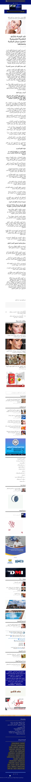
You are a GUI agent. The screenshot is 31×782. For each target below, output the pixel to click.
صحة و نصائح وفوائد (21, 760)
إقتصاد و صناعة (13, 745)
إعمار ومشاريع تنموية (21, 745)
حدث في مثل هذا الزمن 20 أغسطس (13, 664)
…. (20, 513)
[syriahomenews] (15, 8)
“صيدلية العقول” (17, 593)
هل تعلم (15, 768)
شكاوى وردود (22, 462)
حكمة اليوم (22, 756)
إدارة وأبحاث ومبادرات (20, 460)
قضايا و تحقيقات (21, 469)
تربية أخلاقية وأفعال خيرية (20, 477)
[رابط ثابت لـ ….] (23, 517)
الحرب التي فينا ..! (17, 582)
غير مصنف (17, 762)
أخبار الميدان (22, 743)
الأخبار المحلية (16, 747)
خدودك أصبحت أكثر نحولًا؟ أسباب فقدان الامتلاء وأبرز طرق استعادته (16, 336)
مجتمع (23, 471)
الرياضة (23, 475)
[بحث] (6, 1)
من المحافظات (14, 766)
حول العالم (17, 756)
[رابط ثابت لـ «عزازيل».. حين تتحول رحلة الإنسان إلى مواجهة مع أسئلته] (23, 657)
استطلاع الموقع (22, 466)
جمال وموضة (17, 17)
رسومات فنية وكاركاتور (11, 756)
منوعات (9, 766)
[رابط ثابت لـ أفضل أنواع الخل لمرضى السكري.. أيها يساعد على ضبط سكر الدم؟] (23, 429)
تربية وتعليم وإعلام (21, 464)
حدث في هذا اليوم (11, 754)
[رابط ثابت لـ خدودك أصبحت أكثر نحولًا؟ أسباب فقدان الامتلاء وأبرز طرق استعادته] (15, 333)
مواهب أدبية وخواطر (21, 479)
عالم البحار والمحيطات (20, 473)
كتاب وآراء (17, 764)
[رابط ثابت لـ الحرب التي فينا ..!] (23, 585)
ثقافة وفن (22, 754)
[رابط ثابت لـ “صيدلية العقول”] (23, 597)
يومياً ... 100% (10, 768)
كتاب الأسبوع (22, 764)
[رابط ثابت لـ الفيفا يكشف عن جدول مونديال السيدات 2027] (23, 418)
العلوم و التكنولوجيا (21, 458)
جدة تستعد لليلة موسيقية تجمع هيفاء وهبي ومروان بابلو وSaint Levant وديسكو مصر (13, 432)
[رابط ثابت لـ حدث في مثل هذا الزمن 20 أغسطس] (23, 667)
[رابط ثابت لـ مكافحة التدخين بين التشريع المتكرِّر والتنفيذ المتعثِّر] (23, 491)
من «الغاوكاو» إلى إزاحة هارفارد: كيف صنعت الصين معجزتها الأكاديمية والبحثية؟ (13, 589)
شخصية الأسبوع (21, 758)
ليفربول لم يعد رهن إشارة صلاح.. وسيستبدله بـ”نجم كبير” (16, 316)
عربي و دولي (22, 762)
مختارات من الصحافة (21, 766)
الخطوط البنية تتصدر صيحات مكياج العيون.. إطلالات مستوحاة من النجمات (16, 351)
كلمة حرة (12, 764)
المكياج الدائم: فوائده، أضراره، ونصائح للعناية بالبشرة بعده (18, 312)
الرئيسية (22, 17)
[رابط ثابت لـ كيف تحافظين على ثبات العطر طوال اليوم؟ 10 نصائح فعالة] (15, 364)
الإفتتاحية (10, 747)
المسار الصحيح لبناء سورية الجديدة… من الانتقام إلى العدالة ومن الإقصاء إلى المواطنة (13, 400)
